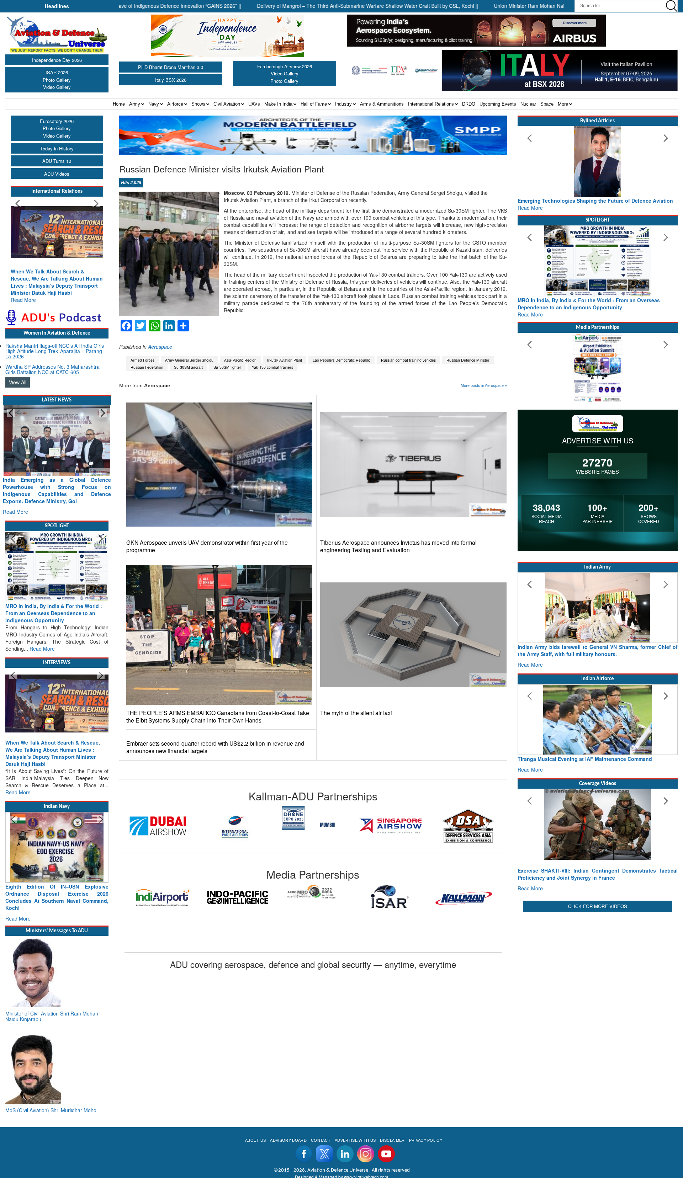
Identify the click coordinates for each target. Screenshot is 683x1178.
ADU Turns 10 (56, 161)
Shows (198, 104)
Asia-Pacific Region (240, 360)
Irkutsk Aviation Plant (284, 360)
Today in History (57, 148)
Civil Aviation (226, 104)
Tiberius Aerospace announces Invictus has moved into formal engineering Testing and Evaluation (398, 546)
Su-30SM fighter (227, 367)
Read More (23, 299)
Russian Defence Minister (467, 360)
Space (547, 104)
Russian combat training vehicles (408, 360)
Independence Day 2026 (57, 60)
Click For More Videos (597, 906)
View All (17, 382)
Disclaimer (392, 1140)
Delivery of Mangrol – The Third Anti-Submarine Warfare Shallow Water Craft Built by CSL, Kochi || (325, 5)
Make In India (278, 104)
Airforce (175, 104)
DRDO (468, 104)
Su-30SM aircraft (188, 367)
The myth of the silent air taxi (356, 712)
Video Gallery (57, 87)
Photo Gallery (57, 79)
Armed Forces (142, 360)
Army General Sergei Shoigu (189, 360)
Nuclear (528, 104)
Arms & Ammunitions (382, 104)
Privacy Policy (425, 1140)
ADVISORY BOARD (288, 1140)
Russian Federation (147, 367)
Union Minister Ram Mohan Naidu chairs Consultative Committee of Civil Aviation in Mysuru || (556, 5)
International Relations (431, 104)
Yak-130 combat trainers (272, 367)
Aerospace (160, 346)
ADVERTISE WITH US (355, 1140)
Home (119, 104)
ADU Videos (56, 173)
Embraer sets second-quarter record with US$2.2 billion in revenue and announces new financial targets (215, 747)
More (563, 104)
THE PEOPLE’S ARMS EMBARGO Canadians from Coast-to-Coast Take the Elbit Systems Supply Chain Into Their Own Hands (217, 716)
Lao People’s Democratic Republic (341, 360)
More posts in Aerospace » (484, 385)
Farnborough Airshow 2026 (284, 66)
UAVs (254, 104)
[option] (158, 825)
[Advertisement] (598, 963)
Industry (343, 104)
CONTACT (320, 1140)
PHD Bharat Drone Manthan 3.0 (170, 67)
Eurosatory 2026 (57, 121)
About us (255, 1140)
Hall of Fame (314, 104)
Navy (153, 104)
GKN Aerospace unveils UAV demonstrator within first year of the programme (207, 546)
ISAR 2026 (57, 72)
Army (134, 104)
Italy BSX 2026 (170, 79)
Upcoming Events (498, 104)
